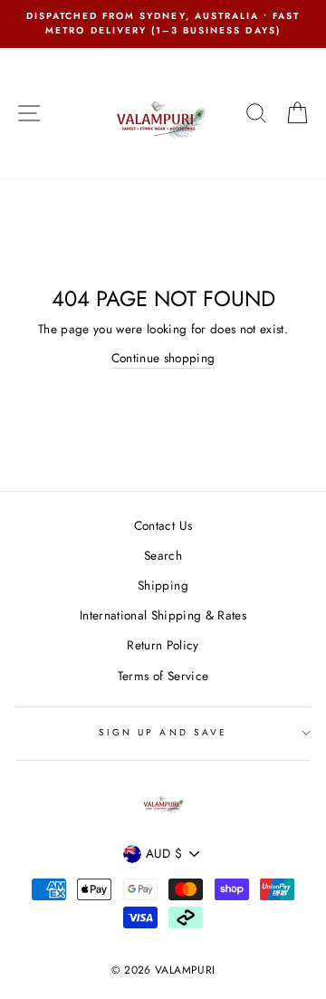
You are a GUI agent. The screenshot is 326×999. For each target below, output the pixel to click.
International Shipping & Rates (163, 615)
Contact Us (163, 525)
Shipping (163, 585)
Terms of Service (163, 676)
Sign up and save (163, 732)
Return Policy (162, 645)
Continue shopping (163, 358)
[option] (163, 24)
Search (163, 555)
